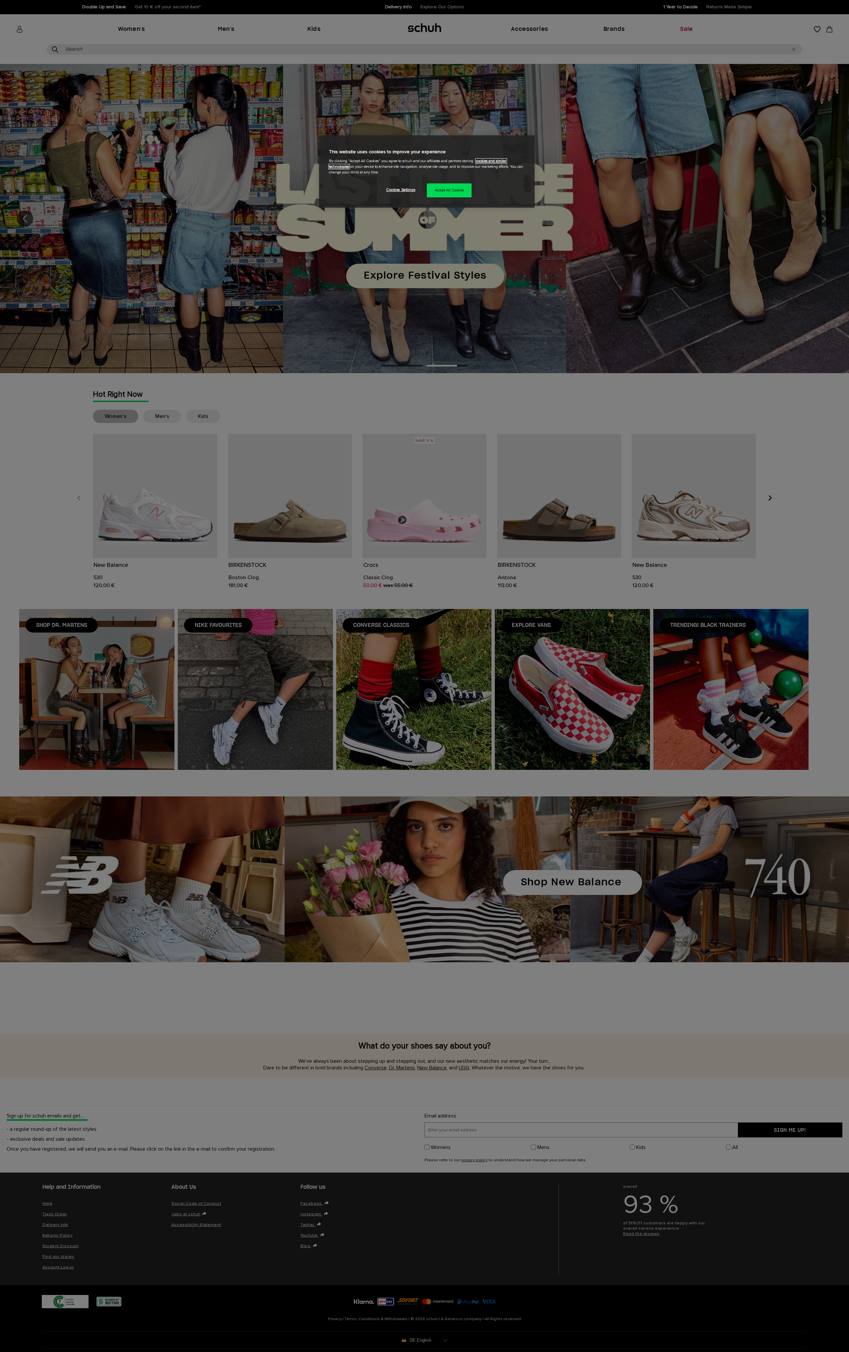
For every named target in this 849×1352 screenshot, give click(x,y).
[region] (427, 171)
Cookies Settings (400, 190)
